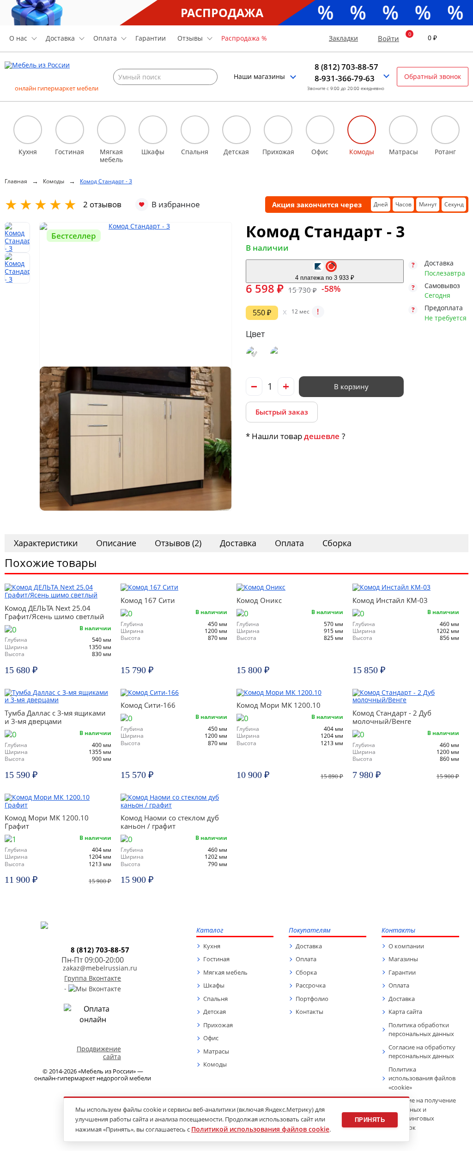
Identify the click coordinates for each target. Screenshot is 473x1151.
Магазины (403, 959)
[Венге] (254, 354)
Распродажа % (244, 38)
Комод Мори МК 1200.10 (278, 705)
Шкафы (213, 985)
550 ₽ (262, 312)
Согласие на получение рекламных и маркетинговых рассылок (422, 1114)
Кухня (211, 946)
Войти (388, 38)
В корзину (351, 386)
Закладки (343, 38)
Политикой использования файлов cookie (260, 1129)
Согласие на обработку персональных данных (421, 1052)
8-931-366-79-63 (345, 78)
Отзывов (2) (178, 542)
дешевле (322, 436)
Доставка (238, 542)
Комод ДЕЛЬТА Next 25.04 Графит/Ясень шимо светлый (54, 612)
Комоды (215, 1064)
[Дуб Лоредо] (278, 354)
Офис (210, 1038)
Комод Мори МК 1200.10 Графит (47, 822)
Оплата (289, 542)
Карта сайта (405, 1011)
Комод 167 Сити (148, 600)
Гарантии (150, 38)
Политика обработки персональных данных (421, 1029)
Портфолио (312, 998)
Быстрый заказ (281, 411)
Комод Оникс (259, 600)
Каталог (209, 930)
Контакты (309, 1011)
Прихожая (218, 1025)
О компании (406, 946)
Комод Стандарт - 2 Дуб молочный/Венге (391, 717)
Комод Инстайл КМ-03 (390, 600)
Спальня (215, 998)
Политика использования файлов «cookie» (421, 1078)
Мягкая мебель (225, 972)
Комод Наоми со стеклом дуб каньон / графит (170, 822)
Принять (370, 1119)
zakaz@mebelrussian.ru (100, 968)
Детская (214, 1011)
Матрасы (216, 1051)
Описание (116, 542)
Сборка (337, 542)
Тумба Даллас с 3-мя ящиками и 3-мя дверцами (55, 717)
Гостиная (216, 959)
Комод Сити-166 (148, 705)
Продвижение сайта (99, 1052)
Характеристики (46, 542)
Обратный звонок (432, 76)
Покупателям (310, 930)
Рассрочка (311, 985)
